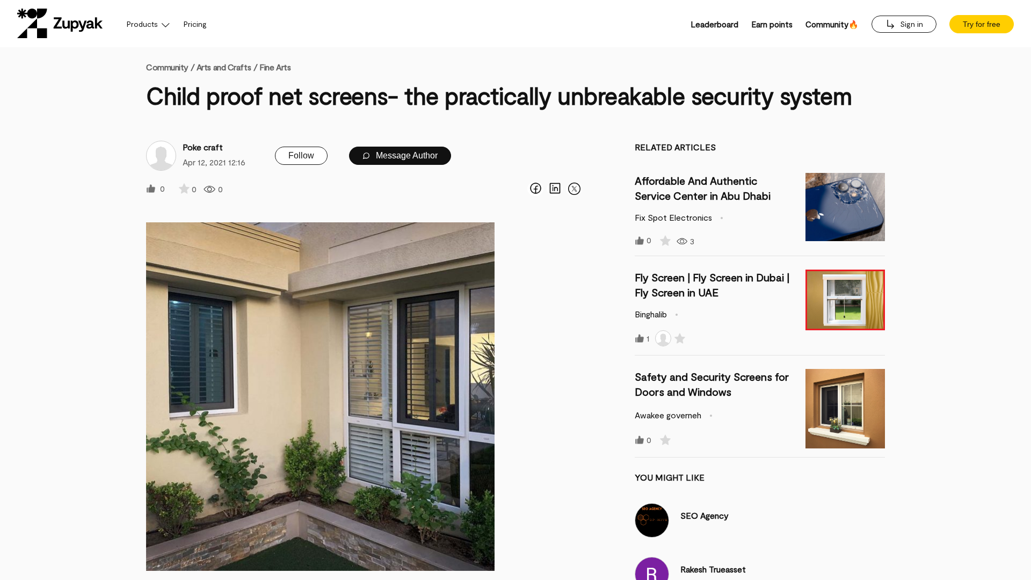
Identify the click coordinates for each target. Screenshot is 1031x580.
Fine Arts (275, 67)
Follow (301, 155)
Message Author (406, 155)
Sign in (910, 23)
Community (170, 67)
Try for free (981, 24)
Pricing (195, 23)
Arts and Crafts (224, 67)
